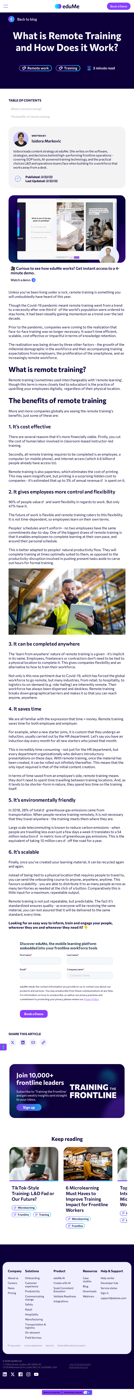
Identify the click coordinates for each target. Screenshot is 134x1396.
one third (46, 309)
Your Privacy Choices (73, 1392)
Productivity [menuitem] (32, 1291)
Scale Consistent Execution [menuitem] (63, 1289)
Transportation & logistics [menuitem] (35, 1326)
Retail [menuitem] (28, 1309)
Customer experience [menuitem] (31, 1284)
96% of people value (25, 502)
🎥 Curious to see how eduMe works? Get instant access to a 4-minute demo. (65, 270)
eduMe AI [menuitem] (59, 1278)
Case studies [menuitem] (87, 1279)
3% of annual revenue (83, 480)
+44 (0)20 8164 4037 (80, 1364)
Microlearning (26, 1207)
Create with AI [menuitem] (62, 1282)
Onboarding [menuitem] (32, 1278)
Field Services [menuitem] (33, 1337)
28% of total (31, 810)
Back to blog (27, 19)
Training (70, 68)
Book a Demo (118, 6)
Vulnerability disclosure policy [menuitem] (71, 1345)
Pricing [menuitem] (12, 1292)
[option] (34, 1183)
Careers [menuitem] (12, 1282)
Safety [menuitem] (29, 1304)
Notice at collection (52, 1392)
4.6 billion (104, 458)
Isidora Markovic (46, 141)
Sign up (29, 1107)
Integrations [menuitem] (61, 1301)
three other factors (79, 344)
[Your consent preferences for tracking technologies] (3, 1047)
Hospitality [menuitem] (31, 1314)
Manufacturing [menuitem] (34, 1319)
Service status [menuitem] (109, 1288)
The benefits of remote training (30, 116)
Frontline (23, 1214)
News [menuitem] (11, 1288)
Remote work (38, 68)
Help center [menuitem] (107, 1278)
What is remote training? (26, 108)
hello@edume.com (78, 1367)
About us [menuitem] (13, 1278)
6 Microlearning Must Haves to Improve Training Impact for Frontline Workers (87, 1199)
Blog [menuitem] (85, 1286)
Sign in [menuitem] (105, 1292)
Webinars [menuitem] (88, 1296)
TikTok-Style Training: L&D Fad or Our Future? (33, 1193)
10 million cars (51, 840)
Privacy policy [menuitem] (14, 1345)
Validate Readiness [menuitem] (65, 1296)
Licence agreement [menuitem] (33, 1345)
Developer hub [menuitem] (109, 1282)
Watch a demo (21, 280)
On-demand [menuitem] (32, 1332)
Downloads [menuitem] (89, 1291)
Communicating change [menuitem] (34, 1298)
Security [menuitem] (50, 1345)
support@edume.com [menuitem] (113, 1298)
